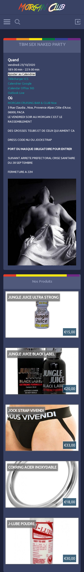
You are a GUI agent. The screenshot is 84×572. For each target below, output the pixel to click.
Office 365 (27, 88)
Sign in (78, 21)
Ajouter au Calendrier (22, 74)
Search (17, 22)
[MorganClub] (42, 7)
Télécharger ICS (18, 78)
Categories (6, 21)
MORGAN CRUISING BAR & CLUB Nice (32, 102)
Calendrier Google (20, 83)
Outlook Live (16, 92)
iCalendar (14, 88)
